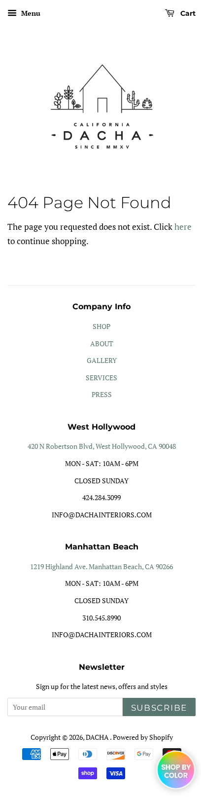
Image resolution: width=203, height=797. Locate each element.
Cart (187, 13)
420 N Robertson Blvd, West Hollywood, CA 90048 (102, 446)
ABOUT (101, 343)
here (183, 226)
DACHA (98, 737)
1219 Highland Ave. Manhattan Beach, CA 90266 (101, 566)
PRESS (102, 394)
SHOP (101, 326)
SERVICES (101, 377)
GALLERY (102, 360)
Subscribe (159, 708)
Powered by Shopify (143, 737)
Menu (29, 13)
